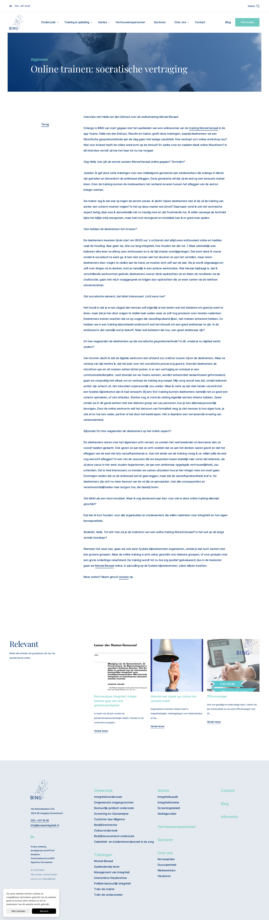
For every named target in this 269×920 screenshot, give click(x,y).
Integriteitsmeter (168, 802)
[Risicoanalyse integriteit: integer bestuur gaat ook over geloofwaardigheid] (120, 665)
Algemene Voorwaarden (42, 862)
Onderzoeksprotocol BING (43, 858)
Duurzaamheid (167, 864)
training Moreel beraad (203, 128)
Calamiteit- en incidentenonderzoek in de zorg (124, 841)
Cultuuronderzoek (106, 830)
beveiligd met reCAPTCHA (43, 850)
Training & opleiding (76, 22)
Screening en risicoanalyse (111, 813)
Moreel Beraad (104, 565)
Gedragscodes (167, 813)
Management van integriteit (112, 872)
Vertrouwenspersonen (130, 22)
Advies (102, 22)
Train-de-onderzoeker (108, 894)
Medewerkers (167, 870)
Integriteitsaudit (168, 796)
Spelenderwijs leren (106, 866)
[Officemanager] (233, 665)
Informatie (247, 22)
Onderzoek (48, 22)
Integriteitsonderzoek (108, 796)
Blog (228, 22)
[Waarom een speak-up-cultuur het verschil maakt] (177, 665)
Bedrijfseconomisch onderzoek (114, 836)
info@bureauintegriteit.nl (45, 825)
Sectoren (160, 22)
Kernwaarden (166, 859)
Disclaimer (35, 854)
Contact (200, 22)
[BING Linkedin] (32, 836)
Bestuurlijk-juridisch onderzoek (114, 808)
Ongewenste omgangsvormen (113, 802)
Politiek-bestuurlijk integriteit (112, 883)
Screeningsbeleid (169, 808)
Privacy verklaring (38, 847)
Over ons (180, 22)
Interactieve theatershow (110, 877)
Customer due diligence (109, 819)
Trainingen (103, 855)
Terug (45, 124)
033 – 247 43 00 (40, 820)
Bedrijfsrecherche (105, 824)
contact (124, 577)
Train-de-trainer (104, 889)
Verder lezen (101, 730)
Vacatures (164, 876)
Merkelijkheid (48, 879)
